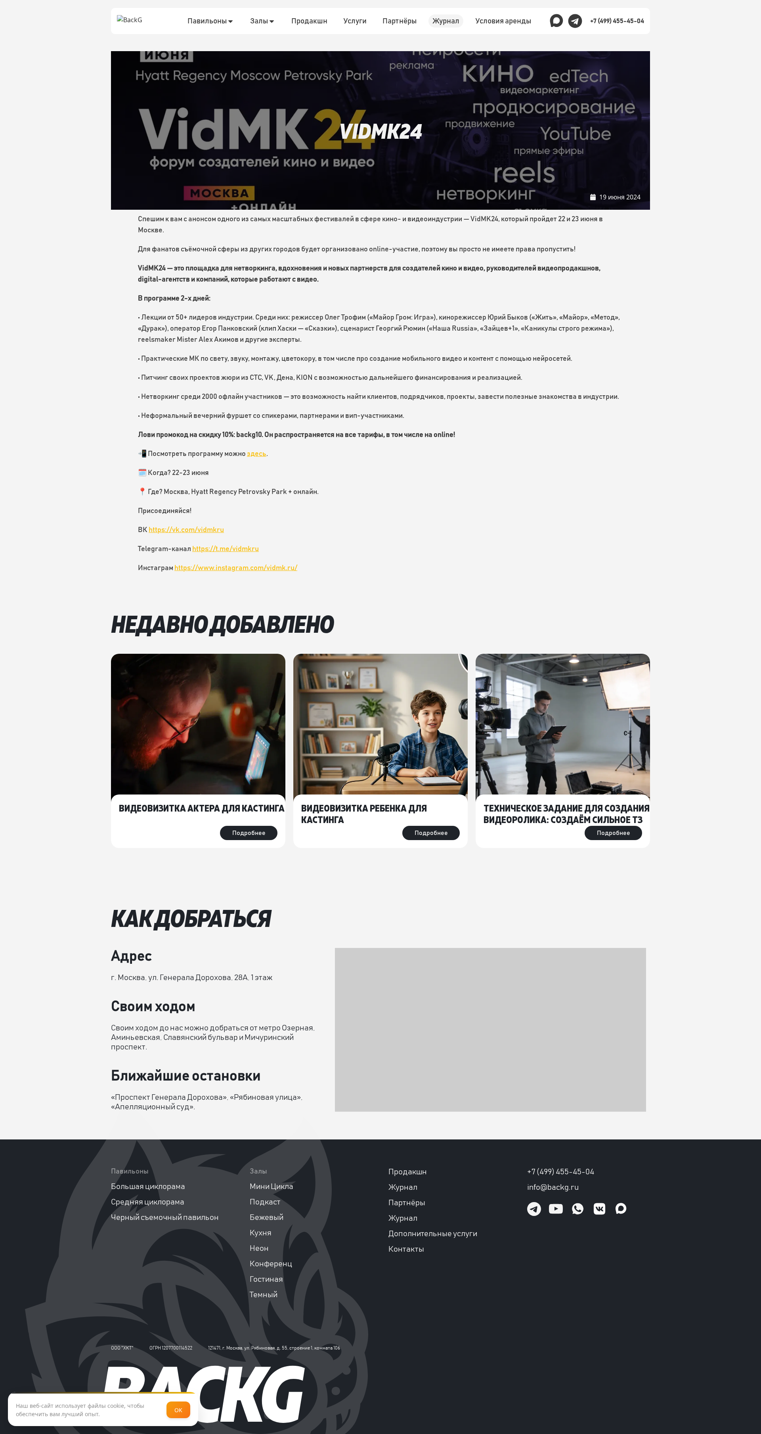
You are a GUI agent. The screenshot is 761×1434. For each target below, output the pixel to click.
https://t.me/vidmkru (225, 549)
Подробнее (249, 833)
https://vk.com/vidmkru (186, 530)
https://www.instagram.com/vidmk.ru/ (235, 568)
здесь (256, 454)
